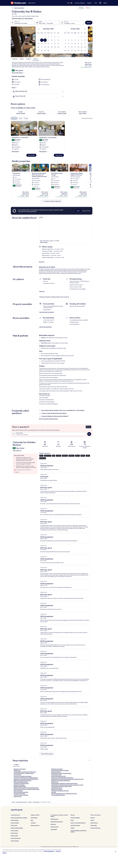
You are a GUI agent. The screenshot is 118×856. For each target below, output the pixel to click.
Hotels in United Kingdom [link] (17, 828)
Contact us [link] (33, 822)
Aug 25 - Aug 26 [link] (41, 113)
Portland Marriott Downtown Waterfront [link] (25, 772)
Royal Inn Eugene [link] (56, 772)
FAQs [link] (32, 820)
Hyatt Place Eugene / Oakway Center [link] (24, 773)
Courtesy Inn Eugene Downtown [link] (22, 776)
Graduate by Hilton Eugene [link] (21, 783)
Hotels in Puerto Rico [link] (16, 838)
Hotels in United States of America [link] (19, 817)
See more (41, 262)
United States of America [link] (21, 802)
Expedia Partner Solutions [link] (57, 821)
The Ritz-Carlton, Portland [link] (21, 795)
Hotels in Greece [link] (15, 840)
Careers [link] (92, 820)
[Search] (89, 434)
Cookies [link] (72, 828)
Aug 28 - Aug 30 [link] (62, 113)
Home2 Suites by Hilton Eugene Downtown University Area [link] (67, 779)
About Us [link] (92, 817)
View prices (31, 155)
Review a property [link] (35, 825)
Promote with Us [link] (55, 826)
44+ (88, 54)
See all (13, 87)
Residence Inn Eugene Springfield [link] (60, 780)
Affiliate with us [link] (54, 819)
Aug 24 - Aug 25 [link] (20, 113)
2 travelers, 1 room (69, 23)
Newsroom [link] (53, 824)
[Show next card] (91, 181)
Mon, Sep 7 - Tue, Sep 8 (46, 23)
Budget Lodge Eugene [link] (20, 786)
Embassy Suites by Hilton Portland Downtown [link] (26, 788)
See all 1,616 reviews (17, 72)
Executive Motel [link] (18, 790)
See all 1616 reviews (47, 754)
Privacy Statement (49, 851)
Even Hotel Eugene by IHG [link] (58, 776)
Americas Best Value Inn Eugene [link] (60, 770)
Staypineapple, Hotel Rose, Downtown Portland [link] (64, 783)
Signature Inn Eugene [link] (20, 769)
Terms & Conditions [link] (75, 817)
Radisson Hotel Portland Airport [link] (22, 780)
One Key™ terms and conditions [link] (78, 822)
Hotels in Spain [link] (14, 833)
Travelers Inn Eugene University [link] (60, 790)
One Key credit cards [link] (95, 828)
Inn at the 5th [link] (17, 774)
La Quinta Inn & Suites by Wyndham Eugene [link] (26, 777)
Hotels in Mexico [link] (15, 820)
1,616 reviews (16, 450)
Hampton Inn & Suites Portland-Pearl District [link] (26, 779)
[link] (88, 8)
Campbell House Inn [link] (56, 788)
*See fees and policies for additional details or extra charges (53, 297)
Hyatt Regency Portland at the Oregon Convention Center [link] (67, 785)
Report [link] (17, 472)
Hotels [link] (13, 802)
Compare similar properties (52, 201)
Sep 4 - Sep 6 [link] (82, 113)
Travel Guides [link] (93, 825)
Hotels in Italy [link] (14, 825)
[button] (45, 36)
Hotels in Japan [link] (14, 835)
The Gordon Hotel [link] (56, 774)
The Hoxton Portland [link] (19, 793)
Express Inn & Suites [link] (56, 789)
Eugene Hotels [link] (36, 802)
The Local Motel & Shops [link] (58, 795)
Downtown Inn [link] (18, 796)
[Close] (115, 851)
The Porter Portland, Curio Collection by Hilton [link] (64, 793)
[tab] (16, 764)
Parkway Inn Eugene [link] (19, 785)
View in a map (43, 242)
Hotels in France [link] (14, 830)
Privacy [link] (72, 820)
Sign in (105, 3)
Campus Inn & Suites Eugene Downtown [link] (62, 777)
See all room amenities (45, 327)
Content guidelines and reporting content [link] (78, 831)
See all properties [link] (19, 8)
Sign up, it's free (86, 210)
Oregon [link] (30, 802)
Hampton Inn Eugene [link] (57, 769)
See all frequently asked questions (48, 419)
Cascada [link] (53, 792)
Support (89, 3)
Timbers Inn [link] (17, 770)
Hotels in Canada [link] (15, 822)
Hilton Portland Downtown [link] (21, 792)
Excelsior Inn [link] (54, 782)
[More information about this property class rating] (15, 14)
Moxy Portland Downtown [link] (21, 782)
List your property (80, 3)
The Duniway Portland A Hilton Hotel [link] (61, 786)
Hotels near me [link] (94, 822)
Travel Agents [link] (54, 829)
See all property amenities (46, 312)
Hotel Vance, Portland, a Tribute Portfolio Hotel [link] (26, 789)
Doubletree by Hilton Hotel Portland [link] (61, 773)
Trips (95, 3)
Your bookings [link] (34, 817)
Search (89, 22)
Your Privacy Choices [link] (75, 825)
